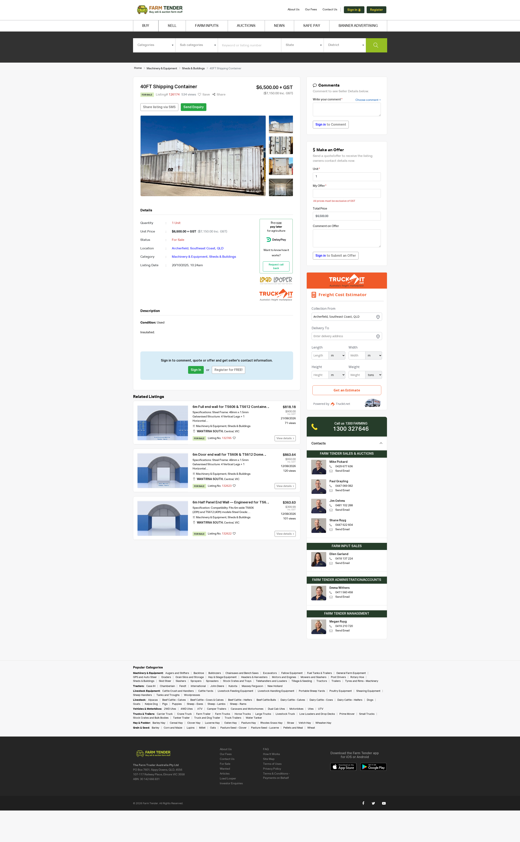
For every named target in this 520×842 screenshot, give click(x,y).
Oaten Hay (230, 723)
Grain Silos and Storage (190, 677)
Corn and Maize (173, 728)
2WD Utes (170, 709)
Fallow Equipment (292, 673)
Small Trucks (367, 714)
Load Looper (228, 778)
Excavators (270, 673)
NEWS (279, 26)
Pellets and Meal (293, 728)
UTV (320, 709)
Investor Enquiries (231, 783)
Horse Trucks (243, 714)
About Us (293, 9)
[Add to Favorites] (234, 438)
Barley (155, 728)
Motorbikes (296, 709)
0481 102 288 (344, 505)
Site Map (268, 759)
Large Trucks (263, 714)
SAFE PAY (311, 26)
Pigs (165, 704)
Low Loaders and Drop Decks (317, 714)
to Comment (330, 124)
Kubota (233, 686)
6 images (255, 191)
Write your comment (327, 99)
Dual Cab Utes (276, 709)
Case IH (150, 686)
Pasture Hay (248, 723)
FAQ (266, 749)
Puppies (177, 704)
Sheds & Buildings (193, 68)
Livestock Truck (285, 714)
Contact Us (330, 9)
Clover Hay (193, 723)
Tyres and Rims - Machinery (361, 681)
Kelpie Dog (151, 704)
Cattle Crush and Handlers (178, 691)
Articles (225, 773)
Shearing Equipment (368, 691)
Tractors (321, 681)
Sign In (352, 9)
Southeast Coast (202, 248)
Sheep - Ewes (195, 704)
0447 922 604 (344, 525)
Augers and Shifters (177, 673)
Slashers (181, 681)
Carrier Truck (165, 714)
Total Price (320, 208)
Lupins (191, 728)
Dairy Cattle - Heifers (349, 700)
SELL (172, 26)
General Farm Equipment (351, 673)
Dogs (370, 700)
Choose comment (367, 100)
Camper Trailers (216, 709)
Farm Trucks (222, 714)
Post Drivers (338, 677)
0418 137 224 (344, 558)
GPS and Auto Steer (145, 677)
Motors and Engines (284, 677)
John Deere (217, 686)
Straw (290, 723)
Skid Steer (165, 681)
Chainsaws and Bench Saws (242, 673)
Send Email (342, 470)
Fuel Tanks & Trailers (319, 673)
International (198, 686)
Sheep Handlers (142, 695)
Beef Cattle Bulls (266, 700)
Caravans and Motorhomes (247, 709)
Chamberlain (167, 686)
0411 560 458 (344, 592)
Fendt (182, 686)
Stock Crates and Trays (237, 681)
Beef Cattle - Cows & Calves (207, 700)
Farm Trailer (203, 714)
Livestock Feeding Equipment (235, 691)
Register (376, 9)
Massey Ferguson (252, 686)
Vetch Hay (305, 723)
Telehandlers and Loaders (271, 681)
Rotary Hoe (357, 677)
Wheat (311, 728)
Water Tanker (254, 718)
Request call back (276, 267)
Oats (213, 728)
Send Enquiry (193, 107)
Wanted (225, 768)
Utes (311, 709)
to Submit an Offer (335, 255)
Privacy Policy (272, 768)
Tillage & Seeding (301, 681)
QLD (220, 248)
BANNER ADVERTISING (358, 26)
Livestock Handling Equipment (276, 691)
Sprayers (196, 681)
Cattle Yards (205, 691)
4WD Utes (187, 709)
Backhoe (199, 673)
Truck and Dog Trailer (207, 718)
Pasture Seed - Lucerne (265, 728)
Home (138, 68)
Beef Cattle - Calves (174, 700)
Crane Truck (184, 714)
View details (284, 438)
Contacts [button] (318, 443)
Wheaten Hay (323, 723)
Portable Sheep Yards (312, 691)
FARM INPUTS (207, 26)
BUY (145, 26)
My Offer (319, 185)
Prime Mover (347, 714)
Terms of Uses (272, 764)
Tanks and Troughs (168, 695)
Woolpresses (192, 695)
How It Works (271, 754)
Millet (202, 728)
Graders (166, 677)
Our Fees (311, 9)
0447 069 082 (344, 486)
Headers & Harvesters (254, 677)
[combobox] (154, 45)
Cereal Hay (176, 723)
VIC (237, 431)
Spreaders (212, 681)
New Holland (275, 686)
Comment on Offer (326, 226)
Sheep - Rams (238, 704)
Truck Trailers (233, 718)
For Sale (225, 764)
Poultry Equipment (340, 691)
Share (220, 94)
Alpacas (153, 700)
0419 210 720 (344, 626)
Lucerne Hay (212, 723)
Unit (315, 169)
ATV (200, 709)
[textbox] (154, 45)
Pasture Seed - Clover (233, 728)
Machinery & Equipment (162, 68)
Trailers (336, 681)
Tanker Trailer (181, 718)
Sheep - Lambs (216, 704)
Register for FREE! (228, 370)
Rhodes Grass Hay (271, 723)
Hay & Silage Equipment (222, 677)
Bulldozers (214, 673)
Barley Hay (159, 723)
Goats (136, 704)
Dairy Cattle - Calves (293, 700)
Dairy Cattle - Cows (321, 700)
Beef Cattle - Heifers (240, 700)
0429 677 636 (344, 466)
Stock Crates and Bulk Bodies (151, 718)
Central (229, 431)
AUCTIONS (246, 26)
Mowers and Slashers (313, 677)
